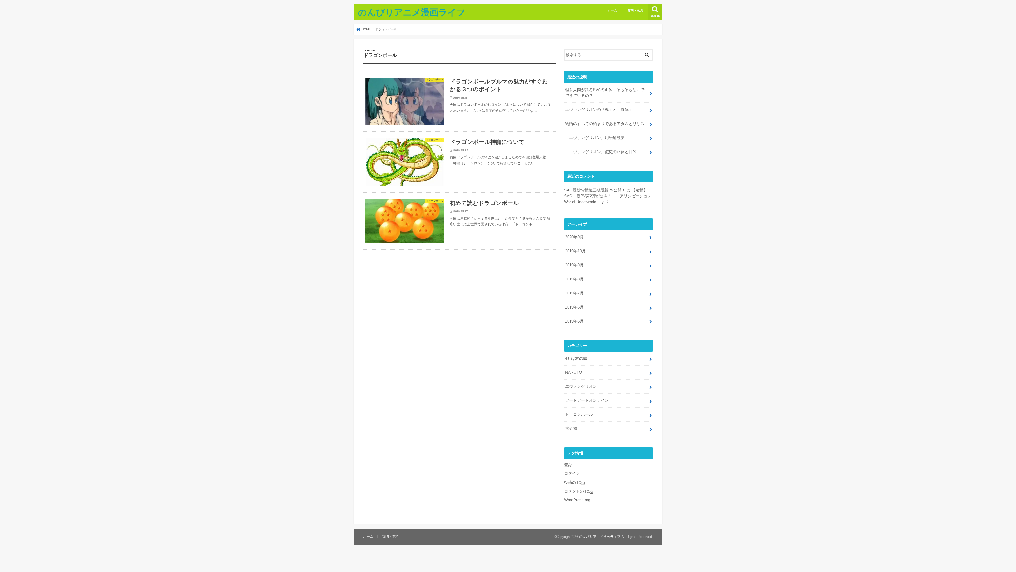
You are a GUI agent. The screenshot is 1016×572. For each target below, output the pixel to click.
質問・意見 (635, 10)
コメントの (578, 491)
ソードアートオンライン (587, 400)
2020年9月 (574, 237)
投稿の (574, 482)
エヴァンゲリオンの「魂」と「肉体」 (599, 110)
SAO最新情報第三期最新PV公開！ (594, 190)
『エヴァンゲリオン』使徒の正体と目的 (601, 152)
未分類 (571, 428)
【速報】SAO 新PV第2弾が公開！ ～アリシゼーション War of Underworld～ (607, 196)
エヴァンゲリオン (581, 386)
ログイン (572, 473)
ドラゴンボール (579, 414)
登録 (568, 465)
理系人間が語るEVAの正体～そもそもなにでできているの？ (604, 93)
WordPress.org (577, 500)
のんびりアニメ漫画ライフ (411, 12)
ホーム (612, 10)
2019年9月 (574, 265)
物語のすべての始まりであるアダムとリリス (605, 124)
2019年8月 (574, 279)
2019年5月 (574, 321)
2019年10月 (575, 251)
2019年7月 (574, 293)
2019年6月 (574, 307)
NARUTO (573, 372)
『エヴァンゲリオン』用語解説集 (595, 138)
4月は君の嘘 (576, 358)
